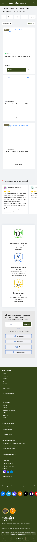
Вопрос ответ (6, 388)
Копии (4, 412)
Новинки (5, 417)
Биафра (17, 17)
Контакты (5, 376)
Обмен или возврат (8, 386)
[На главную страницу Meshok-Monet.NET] (18, 3)
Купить (10, 69)
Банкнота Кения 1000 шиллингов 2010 (17, 56)
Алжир (3, 17)
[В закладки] (29, 69)
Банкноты (5, 407)
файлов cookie (22, 534)
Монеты (5, 405)
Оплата (5, 383)
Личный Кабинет (7, 427)
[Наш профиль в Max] (4, 472)
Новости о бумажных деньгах (10, 451)
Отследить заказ (7, 434)
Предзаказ (18, 117)
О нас (4, 373)
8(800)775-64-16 (8, 463)
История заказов (7, 429)
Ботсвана (24, 17)
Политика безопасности (9, 393)
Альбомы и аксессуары (9, 410)
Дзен (20, 347)
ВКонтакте (20, 341)
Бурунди (32, 17)
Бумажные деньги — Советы (10, 446)
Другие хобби (6, 415)
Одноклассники (20, 352)
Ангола (10, 17)
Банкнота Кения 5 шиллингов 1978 (16, 104)
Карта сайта (6, 396)
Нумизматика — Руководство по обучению (14, 443)
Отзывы (5, 378)
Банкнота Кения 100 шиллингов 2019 (17, 151)
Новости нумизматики (9, 448)
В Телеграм (20, 336)
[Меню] (3, 3)
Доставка (5, 381)
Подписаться (27, 324)
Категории (6, 23)
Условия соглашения (8, 391)
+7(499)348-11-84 (8, 466)
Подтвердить (18, 538)
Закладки (5, 431)
